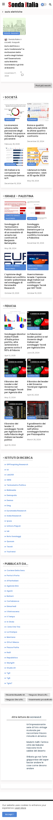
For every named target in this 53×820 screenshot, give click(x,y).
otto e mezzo (13, 642)
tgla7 (9, 683)
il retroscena (13, 611)
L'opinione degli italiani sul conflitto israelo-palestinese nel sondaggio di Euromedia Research (15, 281)
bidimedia (11, 490)
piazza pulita (13, 647)
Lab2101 (10, 474)
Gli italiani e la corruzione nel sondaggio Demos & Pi (14, 174)
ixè (8, 531)
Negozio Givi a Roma (16, 699)
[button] (50, 4)
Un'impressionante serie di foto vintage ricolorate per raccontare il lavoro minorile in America (36, 730)
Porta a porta (13, 575)
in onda (10, 621)
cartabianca (13, 601)
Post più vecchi (43, 85)
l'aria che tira (13, 627)
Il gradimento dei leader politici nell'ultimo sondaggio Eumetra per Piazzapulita (38, 429)
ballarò (10, 596)
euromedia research (16, 510)
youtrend (11, 551)
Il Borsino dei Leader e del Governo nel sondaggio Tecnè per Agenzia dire (13, 387)
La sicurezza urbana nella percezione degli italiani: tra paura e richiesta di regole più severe (14, 132)
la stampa (12, 632)
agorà (10, 591)
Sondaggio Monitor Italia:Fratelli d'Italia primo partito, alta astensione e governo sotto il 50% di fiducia (15, 342)
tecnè (10, 546)
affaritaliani (12, 580)
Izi (8, 469)
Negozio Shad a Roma (39, 694)
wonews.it (35, 717)
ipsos (9, 521)
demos (10, 500)
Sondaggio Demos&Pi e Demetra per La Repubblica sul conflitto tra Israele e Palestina (37, 231)
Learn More (20, 808)
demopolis (12, 495)
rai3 (9, 652)
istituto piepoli (13, 526)
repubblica (12, 657)
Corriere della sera (16, 570)
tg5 (8, 678)
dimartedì (11, 606)
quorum (10, 541)
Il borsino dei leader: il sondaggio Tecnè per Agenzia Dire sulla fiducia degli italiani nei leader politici (14, 431)
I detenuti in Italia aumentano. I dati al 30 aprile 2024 (37, 173)
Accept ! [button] (9, 814)
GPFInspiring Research (17, 464)
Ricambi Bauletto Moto (16, 694)
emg (9, 505)
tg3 (8, 673)
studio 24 (11, 668)
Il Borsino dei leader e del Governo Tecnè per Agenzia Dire (37, 385)
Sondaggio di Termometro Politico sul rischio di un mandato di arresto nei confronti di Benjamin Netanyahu (14, 234)
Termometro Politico (16, 485)
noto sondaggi (14, 536)
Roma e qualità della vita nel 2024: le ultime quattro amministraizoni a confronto (37, 130)
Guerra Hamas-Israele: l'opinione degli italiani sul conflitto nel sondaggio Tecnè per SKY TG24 (36, 281)
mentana (11, 637)
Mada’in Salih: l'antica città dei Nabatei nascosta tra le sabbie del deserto (37, 746)
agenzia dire (13, 586)
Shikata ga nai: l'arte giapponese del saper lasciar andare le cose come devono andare (37, 762)
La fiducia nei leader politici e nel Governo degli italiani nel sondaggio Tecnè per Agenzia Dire (37, 341)
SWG (9, 480)
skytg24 (10, 663)
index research (14, 516)
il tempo (11, 616)
